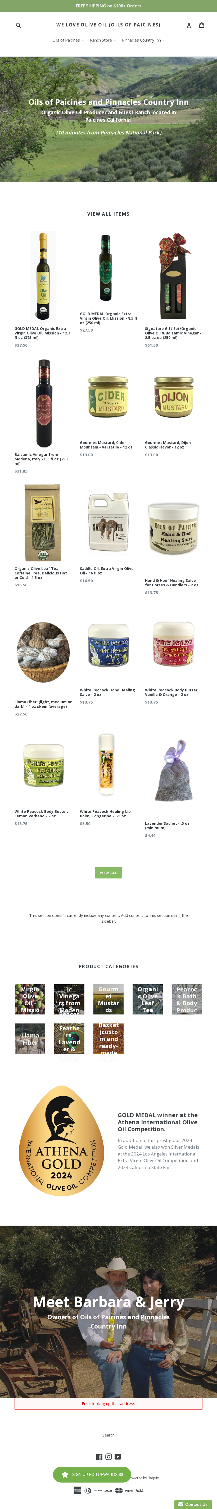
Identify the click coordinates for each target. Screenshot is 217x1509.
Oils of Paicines (69, 40)
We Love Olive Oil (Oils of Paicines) (108, 25)
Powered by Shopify (144, 1478)
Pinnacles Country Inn (144, 40)
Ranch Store (104, 40)
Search (108, 1435)
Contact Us (195, 1504)
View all (108, 872)
